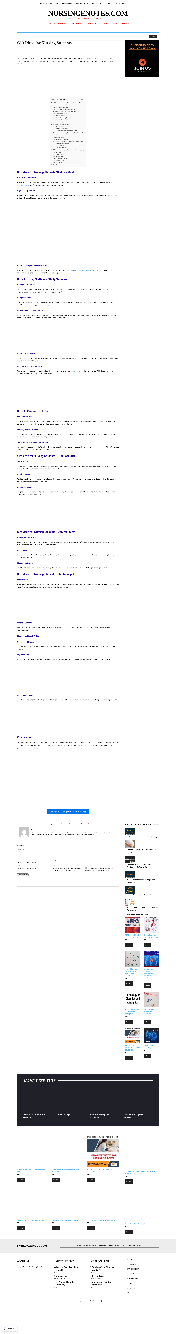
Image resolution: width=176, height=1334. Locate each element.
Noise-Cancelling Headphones (65, 118)
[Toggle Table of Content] (81, 100)
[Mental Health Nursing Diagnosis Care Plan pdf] (33, 1151)
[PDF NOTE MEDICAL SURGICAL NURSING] (132, 925)
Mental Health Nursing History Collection (149, 1012)
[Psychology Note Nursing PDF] (142, 1205)
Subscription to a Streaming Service (66, 130)
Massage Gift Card (61, 148)
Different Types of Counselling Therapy (142, 837)
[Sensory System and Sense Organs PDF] (151, 1035)
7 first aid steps (63, 1114)
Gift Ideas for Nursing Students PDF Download (68, 812)
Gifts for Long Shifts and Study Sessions (66, 111)
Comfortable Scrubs (61, 113)
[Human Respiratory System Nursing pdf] (151, 925)
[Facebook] (31, 50)
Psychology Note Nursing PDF (135, 1224)
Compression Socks (62, 115)
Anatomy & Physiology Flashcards (66, 109)
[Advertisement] (68, 82)
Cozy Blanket (60, 145)
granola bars (75, 371)
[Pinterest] (40, 50)
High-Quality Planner (62, 107)
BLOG (55, 1272)
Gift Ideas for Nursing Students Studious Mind (67, 103)
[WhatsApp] (45, 50)
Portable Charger (61, 154)
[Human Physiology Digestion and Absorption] (132, 999)
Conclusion (56, 165)
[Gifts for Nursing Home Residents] (138, 1096)
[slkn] (24, 832)
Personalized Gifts (58, 156)
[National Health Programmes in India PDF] (33, 1202)
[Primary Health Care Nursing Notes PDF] (103, 1202)
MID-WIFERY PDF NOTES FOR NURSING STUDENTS (132, 1048)
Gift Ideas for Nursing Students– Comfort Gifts (68, 141)
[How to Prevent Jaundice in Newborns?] (130, 890)
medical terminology (81, 270)
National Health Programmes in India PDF (32, 1220)
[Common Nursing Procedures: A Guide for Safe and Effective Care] (130, 859)
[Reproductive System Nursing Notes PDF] (68, 1202)
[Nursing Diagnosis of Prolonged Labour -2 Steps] (130, 844)
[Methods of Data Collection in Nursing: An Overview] (130, 902)
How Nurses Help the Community (64, 1283)
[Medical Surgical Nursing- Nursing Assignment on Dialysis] (132, 959)
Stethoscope (59, 135)
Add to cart (129, 945)
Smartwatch (59, 152)
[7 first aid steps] (71, 1096)
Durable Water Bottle (62, 120)
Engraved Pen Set (61, 160)
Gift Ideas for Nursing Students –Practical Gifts (68, 133)
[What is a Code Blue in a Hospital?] (38, 1096)
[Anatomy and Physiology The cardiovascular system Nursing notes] (151, 959)
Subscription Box (61, 126)
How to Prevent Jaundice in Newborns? (142, 895)
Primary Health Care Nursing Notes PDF (101, 1220)
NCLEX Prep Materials (61, 105)
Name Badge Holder (62, 163)
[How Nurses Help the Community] (104, 1096)
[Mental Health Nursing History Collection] (151, 999)
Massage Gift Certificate (63, 128)
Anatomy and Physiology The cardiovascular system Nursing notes (149, 973)
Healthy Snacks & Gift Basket (64, 122)
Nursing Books (60, 137)
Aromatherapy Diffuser (62, 143)
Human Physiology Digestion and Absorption (132, 1012)
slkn (32, 829)
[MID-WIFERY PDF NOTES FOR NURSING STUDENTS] (132, 1035)
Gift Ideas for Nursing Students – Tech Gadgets (68, 150)
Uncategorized (59, 1278)
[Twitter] (36, 50)
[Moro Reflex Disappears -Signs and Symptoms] (130, 874)
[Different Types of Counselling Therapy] (130, 831)
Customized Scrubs (61, 158)
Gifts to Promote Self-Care (61, 124)
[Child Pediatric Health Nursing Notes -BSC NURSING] (68, 1151)
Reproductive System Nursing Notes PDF (66, 1220)
